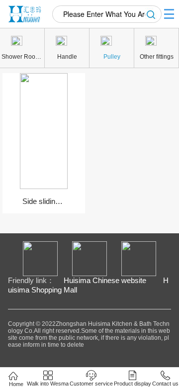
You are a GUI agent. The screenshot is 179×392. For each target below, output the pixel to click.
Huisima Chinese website (105, 280)
